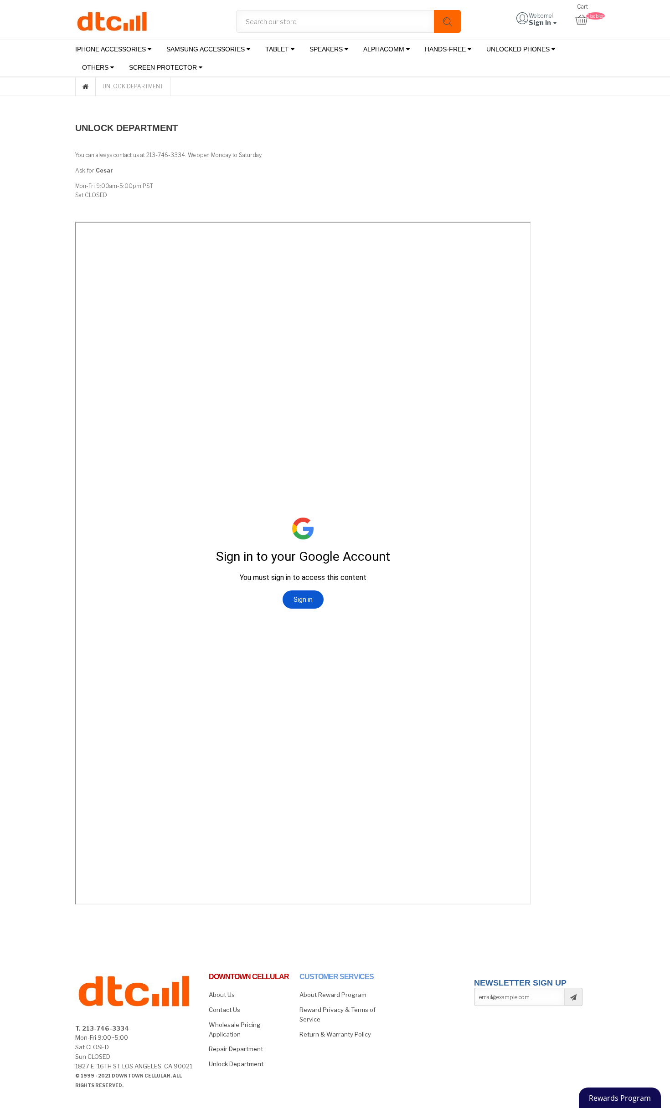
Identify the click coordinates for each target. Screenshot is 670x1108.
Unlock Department (236, 1063)
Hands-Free (446, 49)
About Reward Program (332, 994)
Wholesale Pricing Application (235, 1029)
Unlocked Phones (518, 49)
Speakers (327, 49)
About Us (222, 994)
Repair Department (236, 1048)
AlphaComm (384, 49)
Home (85, 86)
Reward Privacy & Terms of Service (337, 1014)
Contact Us (224, 1009)
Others (96, 67)
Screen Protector (164, 67)
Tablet (278, 49)
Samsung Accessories (206, 49)
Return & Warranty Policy (335, 1034)
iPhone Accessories (111, 49)
